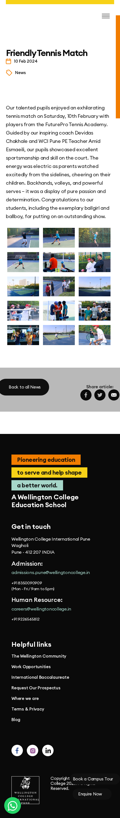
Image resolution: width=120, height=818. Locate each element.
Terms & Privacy (27, 709)
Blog (15, 719)
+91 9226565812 (25, 619)
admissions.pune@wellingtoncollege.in (50, 572)
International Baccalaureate (40, 677)
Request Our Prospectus (36, 687)
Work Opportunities (31, 666)
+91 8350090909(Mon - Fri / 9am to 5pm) (32, 585)
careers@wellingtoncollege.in (41, 609)
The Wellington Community (38, 656)
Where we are (25, 698)
